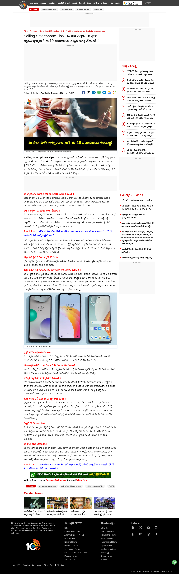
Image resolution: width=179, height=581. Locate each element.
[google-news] (109, 92)
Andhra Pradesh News (74, 535)
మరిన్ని (117, 3)
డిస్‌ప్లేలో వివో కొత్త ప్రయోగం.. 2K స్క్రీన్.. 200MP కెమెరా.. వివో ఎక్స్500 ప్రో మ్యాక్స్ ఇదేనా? (141, 134)
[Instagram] (157, 527)
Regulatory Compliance (32, 565)
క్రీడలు (111, 3)
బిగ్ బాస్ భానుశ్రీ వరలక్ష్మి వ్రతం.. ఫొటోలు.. (137, 200)
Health (104, 560)
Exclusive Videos (108, 549)
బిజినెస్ (74, 3)
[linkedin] (94, 92)
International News (109, 542)
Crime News (106, 556)
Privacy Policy (49, 565)
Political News (70, 556)
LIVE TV (148, 3)
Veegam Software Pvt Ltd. (163, 571)
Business (50, 480)
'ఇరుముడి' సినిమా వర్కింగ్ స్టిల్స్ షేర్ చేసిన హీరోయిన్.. (136, 250)
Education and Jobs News (75, 552)
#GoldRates (98, 9)
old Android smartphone (47, 486)
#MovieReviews (66, 9)
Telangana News (108, 535)
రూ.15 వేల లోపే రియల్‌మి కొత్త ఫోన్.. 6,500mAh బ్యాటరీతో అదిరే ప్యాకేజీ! (140, 142)
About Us (16, 565)
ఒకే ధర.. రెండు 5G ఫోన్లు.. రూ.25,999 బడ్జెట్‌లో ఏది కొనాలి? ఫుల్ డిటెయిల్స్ (140, 152)
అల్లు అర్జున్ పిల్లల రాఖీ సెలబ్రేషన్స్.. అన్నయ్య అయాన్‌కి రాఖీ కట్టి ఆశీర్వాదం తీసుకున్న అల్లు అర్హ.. (137, 233)
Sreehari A (36, 93)
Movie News (69, 538)
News (66, 528)
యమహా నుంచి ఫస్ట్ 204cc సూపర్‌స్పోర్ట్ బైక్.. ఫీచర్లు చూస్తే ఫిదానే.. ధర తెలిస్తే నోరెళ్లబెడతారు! (104, 513)
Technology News (72, 549)
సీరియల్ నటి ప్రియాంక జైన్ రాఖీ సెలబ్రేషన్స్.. (137, 257)
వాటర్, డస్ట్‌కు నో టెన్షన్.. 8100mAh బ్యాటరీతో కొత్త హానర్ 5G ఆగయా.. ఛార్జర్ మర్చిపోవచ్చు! (140, 108)
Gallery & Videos (131, 195)
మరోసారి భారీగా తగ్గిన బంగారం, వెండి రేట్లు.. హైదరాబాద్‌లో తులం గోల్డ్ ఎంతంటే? (79, 513)
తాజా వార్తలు (34, 3)
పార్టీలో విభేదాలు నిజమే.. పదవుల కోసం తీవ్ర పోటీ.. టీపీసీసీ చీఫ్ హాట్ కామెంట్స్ (141, 81)
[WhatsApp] (149, 534)
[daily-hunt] (114, 92)
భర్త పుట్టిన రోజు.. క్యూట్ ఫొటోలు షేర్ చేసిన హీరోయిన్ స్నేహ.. (137, 242)
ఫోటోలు (96, 3)
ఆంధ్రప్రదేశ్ (52, 3)
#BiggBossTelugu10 (49, 9)
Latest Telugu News (72, 531)
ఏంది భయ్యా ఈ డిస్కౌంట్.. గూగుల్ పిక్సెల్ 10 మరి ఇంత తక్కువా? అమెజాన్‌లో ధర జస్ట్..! (138, 224)
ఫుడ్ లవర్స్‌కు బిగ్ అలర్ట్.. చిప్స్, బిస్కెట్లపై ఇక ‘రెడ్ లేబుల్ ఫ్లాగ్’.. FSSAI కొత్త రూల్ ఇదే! (57, 513)
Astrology (105, 552)
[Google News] (141, 534)
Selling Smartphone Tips (95, 486)
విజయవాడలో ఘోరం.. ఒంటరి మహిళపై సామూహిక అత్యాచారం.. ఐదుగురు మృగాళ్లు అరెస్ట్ (141, 99)
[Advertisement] (89, 19)
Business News (71, 545)
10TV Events (70, 560)
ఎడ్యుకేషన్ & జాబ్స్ (64, 3)
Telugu (26, 31)
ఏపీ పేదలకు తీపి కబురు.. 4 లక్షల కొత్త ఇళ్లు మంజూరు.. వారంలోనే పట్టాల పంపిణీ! (140, 90)
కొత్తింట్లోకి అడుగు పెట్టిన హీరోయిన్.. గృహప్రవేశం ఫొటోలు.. (134, 216)
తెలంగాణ (43, 3)
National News (70, 542)
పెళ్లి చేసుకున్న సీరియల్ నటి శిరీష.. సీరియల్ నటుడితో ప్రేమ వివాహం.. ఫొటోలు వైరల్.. (137, 207)
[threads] (133, 534)
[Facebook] (83, 92)
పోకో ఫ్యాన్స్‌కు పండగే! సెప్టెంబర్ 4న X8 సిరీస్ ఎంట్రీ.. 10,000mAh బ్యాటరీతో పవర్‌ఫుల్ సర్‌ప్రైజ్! (141, 117)
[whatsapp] (99, 92)
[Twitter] (89, 92)
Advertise (60, 565)
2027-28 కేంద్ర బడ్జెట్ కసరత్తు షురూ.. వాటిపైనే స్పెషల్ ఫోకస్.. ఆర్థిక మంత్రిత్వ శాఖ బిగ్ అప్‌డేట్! (140, 73)
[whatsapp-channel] (70, 475)
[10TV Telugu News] (23, 7)
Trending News (107, 531)
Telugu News (82, 480)
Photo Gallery (107, 538)
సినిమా (89, 3)
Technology (34, 31)
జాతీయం (104, 3)
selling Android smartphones (71, 486)
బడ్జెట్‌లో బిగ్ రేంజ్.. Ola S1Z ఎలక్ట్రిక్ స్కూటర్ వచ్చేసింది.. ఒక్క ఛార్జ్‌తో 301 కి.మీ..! (34, 513)
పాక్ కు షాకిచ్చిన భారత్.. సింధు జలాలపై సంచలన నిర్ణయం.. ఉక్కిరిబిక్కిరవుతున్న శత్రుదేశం (141, 125)
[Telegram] (157, 534)
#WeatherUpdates (83, 9)
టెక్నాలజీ (82, 3)
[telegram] (104, 92)
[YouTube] (149, 527)
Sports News (106, 545)
